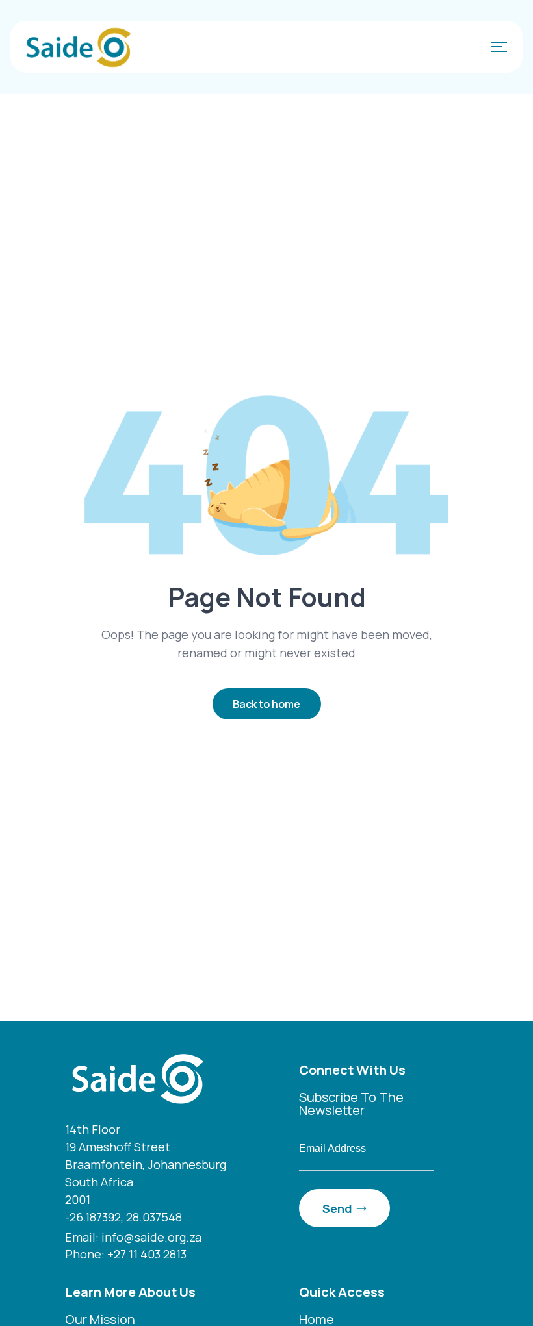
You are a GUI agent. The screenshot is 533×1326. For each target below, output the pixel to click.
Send (337, 1208)
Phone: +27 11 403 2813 (126, 1254)
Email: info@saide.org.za (133, 1237)
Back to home (266, 704)
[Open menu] (496, 46)
